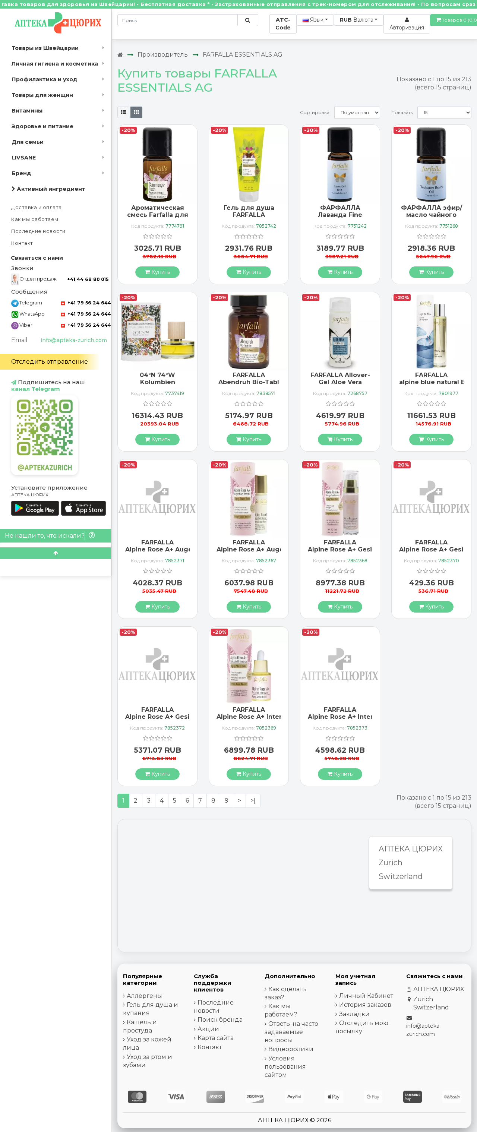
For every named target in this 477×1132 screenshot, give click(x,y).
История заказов (365, 1004)
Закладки (354, 1014)
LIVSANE (24, 157)
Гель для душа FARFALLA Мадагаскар (249, 214)
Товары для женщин (42, 95)
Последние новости (38, 231)
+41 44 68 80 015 (87, 279)
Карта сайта (216, 1037)
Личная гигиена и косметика (55, 63)
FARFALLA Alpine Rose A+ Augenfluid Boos (268, 546)
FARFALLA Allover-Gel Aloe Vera (340, 378)
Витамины (27, 110)
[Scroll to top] (55, 553)
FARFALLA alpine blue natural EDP (436, 378)
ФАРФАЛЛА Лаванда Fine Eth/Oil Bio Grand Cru (340, 218)
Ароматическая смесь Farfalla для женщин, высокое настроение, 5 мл (157, 218)
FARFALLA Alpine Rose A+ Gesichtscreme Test (174, 716)
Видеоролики (290, 1049)
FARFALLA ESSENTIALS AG (242, 54)
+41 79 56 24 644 (88, 303)
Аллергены (144, 995)
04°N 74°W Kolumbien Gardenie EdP (158, 382)
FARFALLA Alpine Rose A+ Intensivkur (260, 713)
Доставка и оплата (36, 207)
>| (253, 800)
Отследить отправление (49, 361)
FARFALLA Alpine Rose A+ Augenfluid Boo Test (175, 549)
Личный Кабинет (366, 995)
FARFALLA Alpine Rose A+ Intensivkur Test (351, 716)
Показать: (402, 112)
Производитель (163, 54)
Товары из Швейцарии (45, 48)
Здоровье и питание (42, 126)
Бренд (21, 173)
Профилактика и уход (45, 79)
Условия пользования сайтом (285, 1066)
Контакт (22, 243)
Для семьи (28, 142)
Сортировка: (315, 112)
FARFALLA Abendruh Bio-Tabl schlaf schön (248, 382)
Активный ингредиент (50, 189)
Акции (208, 1029)
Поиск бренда (220, 1019)
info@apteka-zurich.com (74, 340)
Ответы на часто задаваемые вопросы (291, 1032)
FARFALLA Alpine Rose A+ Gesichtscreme (357, 546)
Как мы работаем (35, 219)
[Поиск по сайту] (247, 20)
